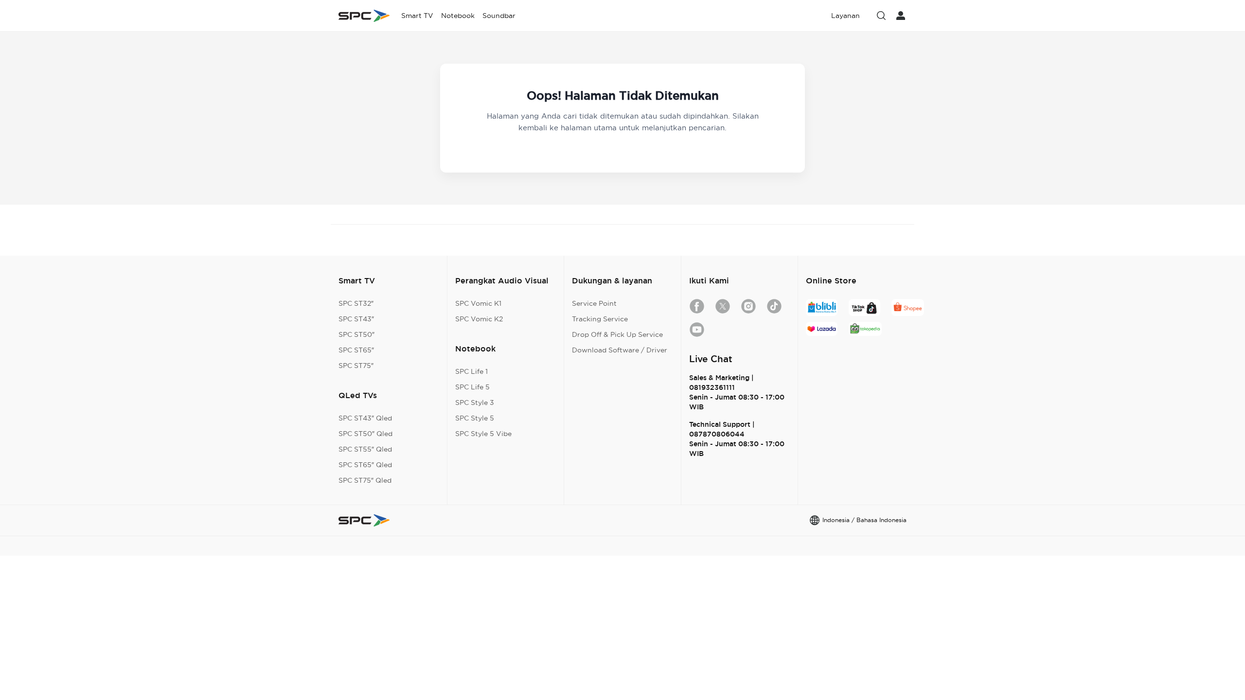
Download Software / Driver (619, 350)
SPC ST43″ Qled (365, 418)
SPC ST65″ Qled (365, 464)
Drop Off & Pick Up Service (617, 334)
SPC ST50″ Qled (365, 433)
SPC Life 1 (471, 371)
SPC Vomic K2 (479, 319)
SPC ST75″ (356, 365)
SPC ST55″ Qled (365, 449)
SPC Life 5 (472, 387)
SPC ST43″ (356, 319)
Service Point (594, 303)
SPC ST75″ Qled (364, 480)
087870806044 (717, 434)
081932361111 (712, 387)
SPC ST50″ (356, 334)
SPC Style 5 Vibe (483, 433)
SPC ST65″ (356, 350)
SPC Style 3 (474, 402)
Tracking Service (600, 319)
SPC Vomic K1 (478, 303)
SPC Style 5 (474, 418)
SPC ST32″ (356, 303)
